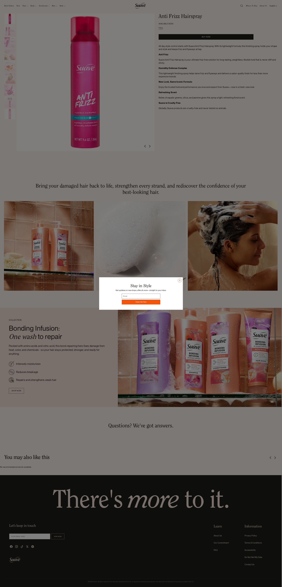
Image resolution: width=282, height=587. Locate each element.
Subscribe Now (141, 302)
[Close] (180, 280)
